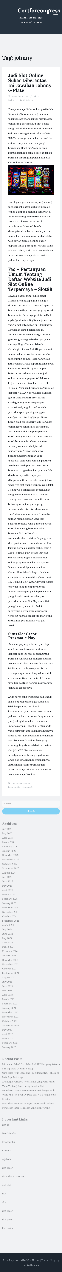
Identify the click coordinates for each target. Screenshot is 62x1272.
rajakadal (6, 1159)
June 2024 (7, 933)
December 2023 (10, 960)
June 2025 (7, 881)
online (18, 787)
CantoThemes (31, 1265)
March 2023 (8, 999)
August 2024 (8, 925)
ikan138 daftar (9, 1133)
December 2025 (10, 855)
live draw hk (8, 1142)
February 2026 (9, 846)
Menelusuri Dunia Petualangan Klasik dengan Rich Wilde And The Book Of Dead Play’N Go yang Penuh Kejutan (29, 1095)
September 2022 (10, 1025)
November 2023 (10, 964)
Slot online (7, 1228)
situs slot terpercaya (13, 1176)
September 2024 (10, 920)
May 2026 (7, 833)
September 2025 (10, 868)
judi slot (6, 1185)
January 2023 (9, 1008)
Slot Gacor (28, 100)
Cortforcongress (39, 10)
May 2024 (7, 938)
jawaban (26, 783)
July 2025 (7, 877)
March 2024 (8, 947)
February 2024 (9, 951)
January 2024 (9, 955)
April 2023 (7, 995)
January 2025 (9, 903)
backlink (6, 1150)
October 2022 (9, 1021)
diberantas (17, 783)
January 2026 (9, 851)
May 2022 (7, 1030)
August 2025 (9, 872)
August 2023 (8, 977)
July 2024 (7, 929)
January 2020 (9, 1047)
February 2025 (10, 898)
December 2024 (10, 907)
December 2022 (10, 1012)
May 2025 (7, 885)
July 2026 (7, 829)
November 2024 (10, 912)
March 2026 (8, 842)
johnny (11, 787)
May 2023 (7, 990)
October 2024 (9, 916)
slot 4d (5, 1125)
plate (24, 787)
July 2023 (7, 982)
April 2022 (7, 1034)
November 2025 (10, 859)
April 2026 (7, 837)
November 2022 (10, 1016)
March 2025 (8, 894)
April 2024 (7, 942)
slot (4, 1193)
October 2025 (9, 864)
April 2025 (7, 890)
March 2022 (8, 1038)
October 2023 (9, 968)
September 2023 (10, 973)
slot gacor (7, 1168)
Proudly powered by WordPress (21, 1260)
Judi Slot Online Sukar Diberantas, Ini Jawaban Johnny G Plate (29, 82)
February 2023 (9, 1003)
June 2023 (7, 986)
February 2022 (9, 1043)
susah (30, 787)
